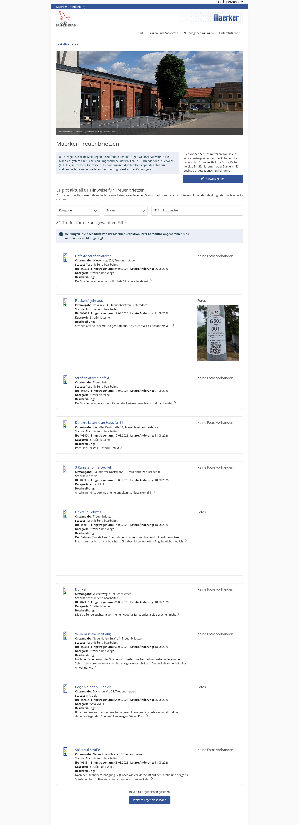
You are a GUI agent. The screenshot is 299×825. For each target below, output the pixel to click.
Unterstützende (229, 33)
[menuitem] (219, 1)
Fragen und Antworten (163, 33)
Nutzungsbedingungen (199, 33)
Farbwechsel (232, 1)
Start (140, 33)
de (219, 1)
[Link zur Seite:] (66, 18)
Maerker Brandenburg (70, 7)
